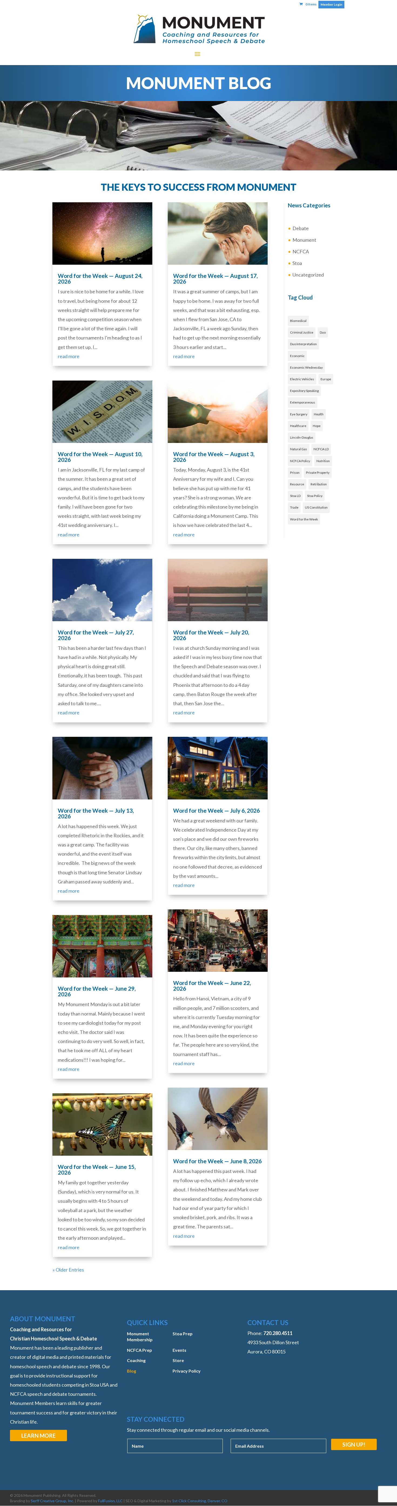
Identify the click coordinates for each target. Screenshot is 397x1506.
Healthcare (298, 426)
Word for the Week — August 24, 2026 (100, 278)
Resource (297, 484)
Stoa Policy (314, 496)
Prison (295, 472)
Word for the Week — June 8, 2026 (217, 1161)
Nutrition (323, 461)
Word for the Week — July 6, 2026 (216, 810)
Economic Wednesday (306, 367)
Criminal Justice (301, 332)
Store (178, 1360)
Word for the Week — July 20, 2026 (211, 635)
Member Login (331, 4)
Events (179, 1350)
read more (68, 356)
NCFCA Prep (139, 1350)
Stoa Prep (183, 1333)
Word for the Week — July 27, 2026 (96, 635)
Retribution (319, 484)
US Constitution (316, 507)
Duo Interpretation (303, 344)
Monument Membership (140, 1336)
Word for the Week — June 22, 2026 (212, 985)
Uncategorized (308, 275)
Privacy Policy (187, 1370)
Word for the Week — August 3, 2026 (213, 457)
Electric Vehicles (302, 379)
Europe (326, 379)
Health (319, 414)
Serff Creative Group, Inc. (52, 1500)
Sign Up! (353, 1444)
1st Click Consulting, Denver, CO (199, 1500)
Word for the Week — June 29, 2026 (97, 991)
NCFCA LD (321, 449)
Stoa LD (295, 496)
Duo (323, 332)
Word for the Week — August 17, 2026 (215, 278)
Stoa (297, 263)
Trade (294, 507)
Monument (304, 240)
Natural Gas (298, 449)
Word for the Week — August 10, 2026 (100, 457)
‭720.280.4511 (277, 1333)
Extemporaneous (302, 402)
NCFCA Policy (300, 461)
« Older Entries (68, 1270)
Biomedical (298, 321)
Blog (131, 1370)
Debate (300, 228)
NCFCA (300, 251)
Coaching (136, 1360)
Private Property (317, 472)
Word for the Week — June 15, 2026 (97, 1169)
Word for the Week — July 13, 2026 (96, 813)
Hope (317, 426)
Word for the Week (304, 519)
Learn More (38, 1435)
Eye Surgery (298, 414)
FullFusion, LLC (110, 1500)
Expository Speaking (304, 391)
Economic (297, 356)
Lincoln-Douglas (301, 437)
